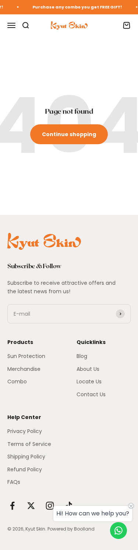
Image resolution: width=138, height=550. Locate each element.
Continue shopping (69, 134)
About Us (88, 369)
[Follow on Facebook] (12, 506)
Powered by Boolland (71, 529)
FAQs (13, 482)
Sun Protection (26, 356)
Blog (82, 356)
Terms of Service (29, 444)
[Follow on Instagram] (50, 506)
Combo (17, 381)
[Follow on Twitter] (31, 506)
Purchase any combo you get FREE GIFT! (75, 7)
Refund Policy (24, 469)
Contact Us (91, 394)
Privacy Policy (24, 431)
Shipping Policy (26, 456)
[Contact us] (118, 530)
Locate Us (89, 381)
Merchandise (23, 369)
